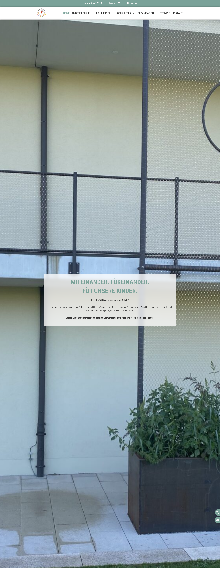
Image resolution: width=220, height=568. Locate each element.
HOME (66, 13)
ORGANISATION (146, 13)
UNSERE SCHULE (81, 13)
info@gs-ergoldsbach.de (126, 3)
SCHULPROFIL (103, 13)
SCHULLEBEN (124, 13)
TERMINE (165, 13)
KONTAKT (178, 13)
